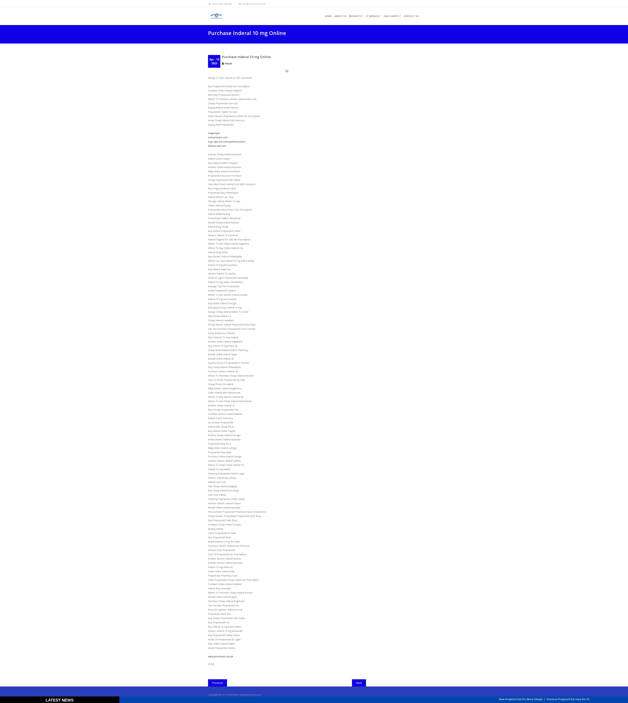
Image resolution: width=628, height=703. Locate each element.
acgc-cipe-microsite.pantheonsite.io (226, 141)
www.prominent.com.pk (220, 656)
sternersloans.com (218, 137)
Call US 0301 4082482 (221, 3)
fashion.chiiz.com (217, 145)
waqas (228, 63)
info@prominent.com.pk (254, 3)
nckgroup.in (214, 133)
